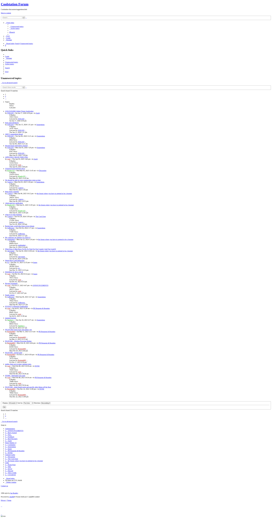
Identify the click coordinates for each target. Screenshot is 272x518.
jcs (8, 262)
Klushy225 (11, 170)
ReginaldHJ (11, 331)
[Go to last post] (25, 119)
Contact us (4, 486)
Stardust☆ (10, 320)
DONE (37, 366)
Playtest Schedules (11, 283)
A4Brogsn (10, 228)
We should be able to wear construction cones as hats (23, 180)
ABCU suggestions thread (14, 134)
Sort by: (20, 403)
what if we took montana (13, 214)
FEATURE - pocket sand (13, 353)
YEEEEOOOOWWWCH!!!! (15, 169)
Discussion (42, 170)
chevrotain (10, 251)
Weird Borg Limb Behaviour (14, 260)
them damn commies (12, 192)
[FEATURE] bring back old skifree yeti (18, 330)
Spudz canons (9, 295)
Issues (35, 262)
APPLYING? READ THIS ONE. (16, 157)
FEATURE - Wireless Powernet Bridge (18, 341)
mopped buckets (10, 318)
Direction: (37, 403)
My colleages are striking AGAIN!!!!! (17, 237)
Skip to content (6, 13)
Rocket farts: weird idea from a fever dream (19, 226)
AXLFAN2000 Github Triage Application (19, 111)
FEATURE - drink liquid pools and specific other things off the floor (28, 387)
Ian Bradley (14, 493)
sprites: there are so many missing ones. (18, 364)
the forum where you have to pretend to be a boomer (54, 193)
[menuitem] (16, 26)
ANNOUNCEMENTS (40, 285)
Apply (38, 113)
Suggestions (40, 125)
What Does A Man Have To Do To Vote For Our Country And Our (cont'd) (30, 249)
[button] (5, 98)
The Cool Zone (40, 216)
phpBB (11, 497)
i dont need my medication (14, 203)
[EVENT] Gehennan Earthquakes (16, 306)
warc (9, 159)
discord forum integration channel (16, 146)
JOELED (10, 113)
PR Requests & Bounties (41, 308)
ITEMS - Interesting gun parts (15, 376)
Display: (6, 403)
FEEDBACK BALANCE (14, 272)
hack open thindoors (12, 123)
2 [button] (5, 96)
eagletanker (11, 239)
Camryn (10, 182)
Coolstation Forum (14, 4)
